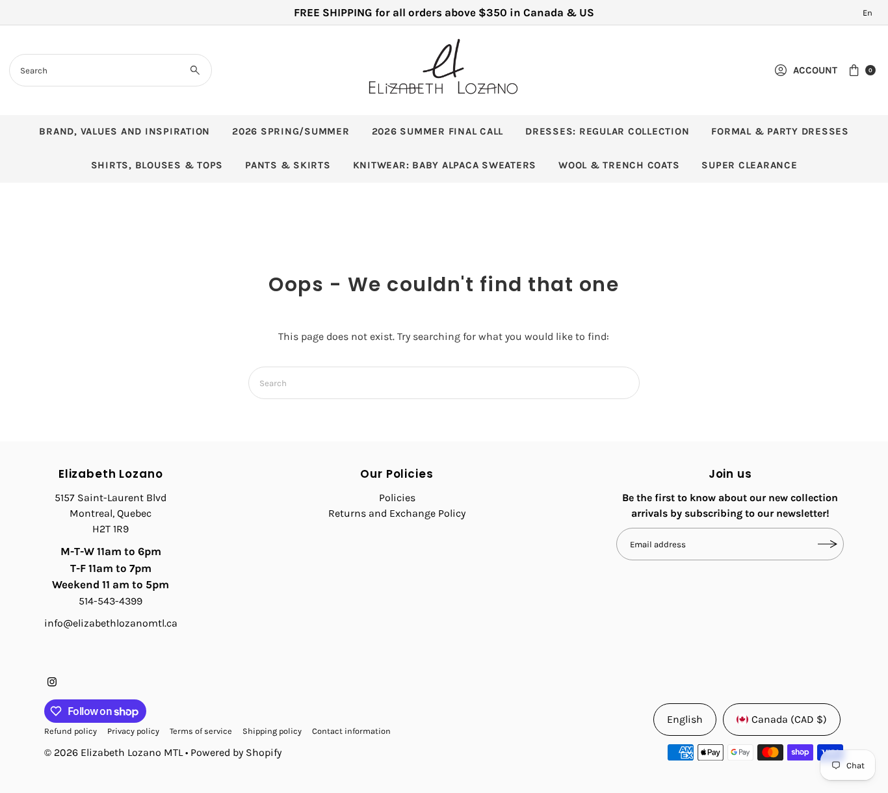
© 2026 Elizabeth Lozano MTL (113, 752)
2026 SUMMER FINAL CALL (438, 131)
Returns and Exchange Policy (396, 513)
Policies (397, 497)
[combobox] (110, 70)
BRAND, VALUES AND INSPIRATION (124, 131)
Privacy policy (133, 731)
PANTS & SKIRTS (288, 165)
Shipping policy (272, 731)
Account (815, 70)
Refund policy (70, 731)
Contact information (351, 731)
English (685, 719)
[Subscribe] (827, 544)
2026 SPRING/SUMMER (291, 131)
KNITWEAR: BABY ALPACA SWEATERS (445, 165)
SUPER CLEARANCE (749, 165)
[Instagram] (52, 683)
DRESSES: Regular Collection (607, 131)
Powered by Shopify (235, 752)
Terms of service (201, 731)
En (867, 13)
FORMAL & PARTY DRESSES (780, 131)
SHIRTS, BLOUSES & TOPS (157, 165)
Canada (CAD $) (789, 719)
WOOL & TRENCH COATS (618, 165)
